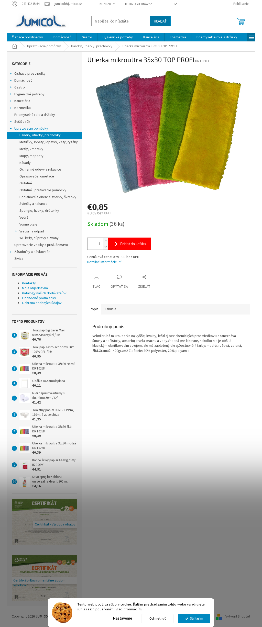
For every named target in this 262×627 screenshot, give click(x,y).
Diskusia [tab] (110, 309)
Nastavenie (122, 618)
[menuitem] (27, 37)
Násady (25, 162)
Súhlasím (196, 618)
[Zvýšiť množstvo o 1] (105, 241)
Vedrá (23, 217)
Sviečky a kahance (33, 203)
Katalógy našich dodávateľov (44, 293)
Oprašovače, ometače (36, 176)
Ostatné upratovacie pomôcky (42, 190)
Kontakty (107, 4)
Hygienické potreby (29, 94)
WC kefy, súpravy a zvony (39, 238)
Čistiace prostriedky (30, 73)
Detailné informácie (102, 262)
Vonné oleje (28, 224)
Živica (18, 258)
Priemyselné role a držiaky (34, 114)
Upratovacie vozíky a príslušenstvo (41, 245)
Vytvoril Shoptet (237, 616)
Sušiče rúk (22, 121)
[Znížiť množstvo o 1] (105, 247)
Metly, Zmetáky (31, 149)
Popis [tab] (94, 309)
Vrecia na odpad (31, 231)
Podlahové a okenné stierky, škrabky (47, 197)
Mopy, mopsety (31, 156)
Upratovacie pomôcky (31, 128)
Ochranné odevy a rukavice (40, 169)
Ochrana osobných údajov (42, 303)
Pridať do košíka (133, 243)
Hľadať (160, 21)
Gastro (19, 87)
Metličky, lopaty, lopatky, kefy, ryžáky (48, 142)
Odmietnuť (157, 618)
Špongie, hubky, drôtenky (39, 210)
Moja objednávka (138, 4)
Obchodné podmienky (39, 298)
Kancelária (22, 101)
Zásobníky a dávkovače (32, 251)
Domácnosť (23, 80)
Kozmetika (22, 107)
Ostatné (25, 183)
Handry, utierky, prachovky (40, 135)
